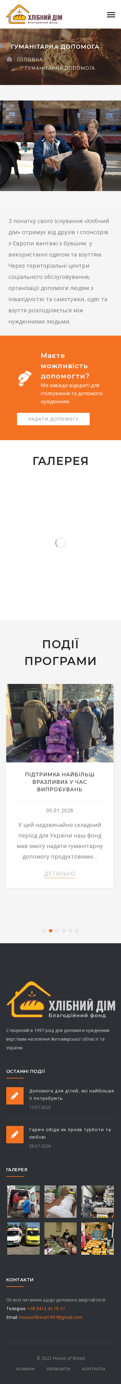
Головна (30, 59)
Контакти (93, 1368)
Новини (25, 1368)
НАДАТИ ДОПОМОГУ (53, 419)
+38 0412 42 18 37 (46, 1308)
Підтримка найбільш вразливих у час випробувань (60, 782)
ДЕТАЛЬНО (59, 873)
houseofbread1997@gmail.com (50, 1317)
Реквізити (58, 1368)
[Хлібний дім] (34, 13)
